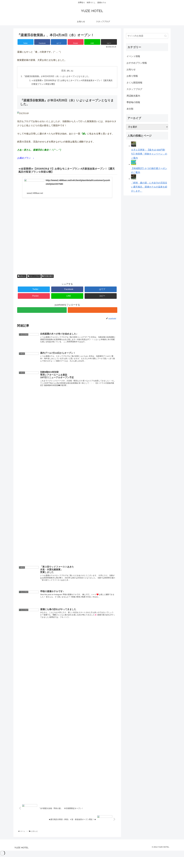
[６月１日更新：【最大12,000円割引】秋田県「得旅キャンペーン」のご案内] (133, 146)
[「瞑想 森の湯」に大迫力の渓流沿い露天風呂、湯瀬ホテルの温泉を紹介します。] (133, 178)
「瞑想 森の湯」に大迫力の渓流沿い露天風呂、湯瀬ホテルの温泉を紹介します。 (149, 187)
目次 (63, 70)
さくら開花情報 (134, 82)
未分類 (130, 109)
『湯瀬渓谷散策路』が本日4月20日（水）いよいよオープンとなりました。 (56, 76)
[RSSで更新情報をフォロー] (92, 310)
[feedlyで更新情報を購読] (42, 310)
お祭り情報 (132, 76)
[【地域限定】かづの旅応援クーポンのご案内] (133, 164)
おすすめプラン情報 (137, 63)
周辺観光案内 (48, 276)
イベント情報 (133, 56)
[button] (165, 35)
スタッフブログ (34, 276)
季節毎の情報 (133, 102)
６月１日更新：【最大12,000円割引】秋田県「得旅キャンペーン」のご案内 (149, 154)
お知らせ (22, 276)
